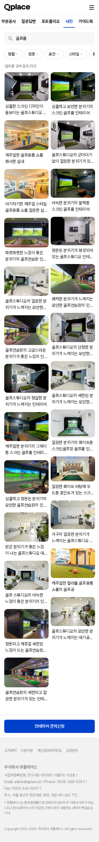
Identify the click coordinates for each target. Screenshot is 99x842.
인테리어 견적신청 (49, 726)
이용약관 (27, 750)
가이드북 (85, 21)
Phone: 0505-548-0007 (64, 782)
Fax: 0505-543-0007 (21, 788)
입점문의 (72, 750)
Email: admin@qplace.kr (22, 782)
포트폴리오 (51, 21)
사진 (69, 21)
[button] (91, 7)
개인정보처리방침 (49, 750)
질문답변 (28, 21)
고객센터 (10, 750)
